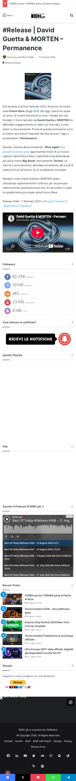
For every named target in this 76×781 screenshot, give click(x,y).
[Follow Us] (70, 702)
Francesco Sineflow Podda (20, 57)
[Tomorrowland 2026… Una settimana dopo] (12, 612)
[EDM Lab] (38, 15)
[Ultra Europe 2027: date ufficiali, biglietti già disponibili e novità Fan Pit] (12, 652)
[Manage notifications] (8, 773)
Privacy (68, 741)
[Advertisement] (38, 477)
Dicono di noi (38, 746)
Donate (58, 741)
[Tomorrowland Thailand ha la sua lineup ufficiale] (12, 639)
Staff (28, 741)
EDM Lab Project (42, 741)
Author (19, 741)
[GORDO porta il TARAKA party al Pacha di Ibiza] (12, 599)
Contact (8, 741)
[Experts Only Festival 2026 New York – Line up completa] (12, 626)
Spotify (25, 206)
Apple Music (11, 206)
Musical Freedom (54, 201)
